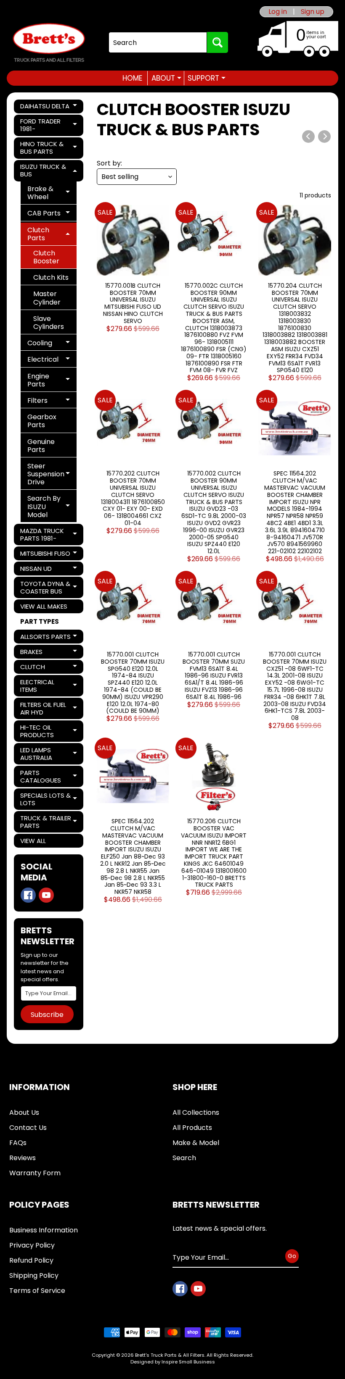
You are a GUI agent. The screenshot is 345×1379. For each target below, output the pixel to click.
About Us (24, 1112)
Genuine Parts (41, 445)
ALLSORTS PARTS (49, 638)
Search (184, 1158)
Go (292, 1256)
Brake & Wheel (52, 193)
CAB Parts (52, 214)
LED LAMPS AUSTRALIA (49, 754)
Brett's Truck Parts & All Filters (169, 1355)
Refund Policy (31, 1260)
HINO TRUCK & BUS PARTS (49, 147)
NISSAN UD (49, 569)
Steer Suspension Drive (52, 474)
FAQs (18, 1143)
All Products (192, 1127)
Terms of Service (37, 1290)
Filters (52, 402)
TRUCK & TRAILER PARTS (49, 822)
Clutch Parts (52, 234)
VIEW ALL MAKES (43, 606)
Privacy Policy (32, 1245)
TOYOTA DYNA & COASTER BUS (49, 587)
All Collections (195, 1112)
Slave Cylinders (48, 322)
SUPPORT (207, 78)
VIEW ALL (33, 840)
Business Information (43, 1230)
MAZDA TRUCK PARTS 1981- (49, 534)
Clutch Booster (46, 257)
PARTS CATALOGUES (49, 776)
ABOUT (166, 78)
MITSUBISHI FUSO (49, 554)
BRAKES (49, 653)
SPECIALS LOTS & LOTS (49, 799)
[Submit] (217, 42)
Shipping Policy (33, 1275)
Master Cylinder (47, 298)
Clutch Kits (51, 277)
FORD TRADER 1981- (49, 125)
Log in (277, 11)
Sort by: (109, 163)
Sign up (312, 11)
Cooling (52, 344)
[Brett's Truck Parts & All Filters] (49, 43)
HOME (132, 78)
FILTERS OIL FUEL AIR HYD (49, 708)
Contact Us (28, 1127)
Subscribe (47, 1014)
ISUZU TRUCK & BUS (49, 170)
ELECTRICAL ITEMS (49, 686)
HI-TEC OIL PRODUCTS (49, 731)
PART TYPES (39, 621)
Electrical (52, 361)
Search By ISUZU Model (52, 506)
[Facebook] (28, 895)
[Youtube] (46, 895)
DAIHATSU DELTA (49, 107)
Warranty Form (35, 1173)
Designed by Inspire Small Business (172, 1361)
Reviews (22, 1158)
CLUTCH (49, 668)
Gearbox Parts (41, 421)
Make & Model (195, 1143)
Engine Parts (52, 380)
